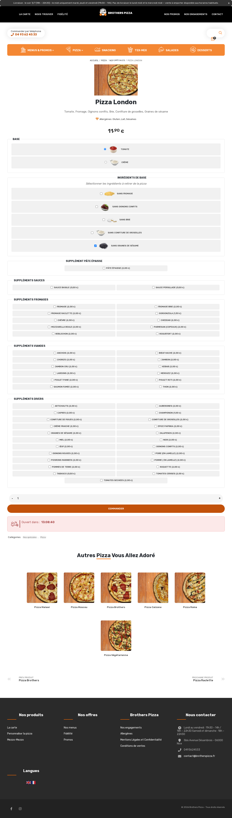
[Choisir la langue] (28, 782)
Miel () (66, 439)
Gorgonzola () (169, 313)
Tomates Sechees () (118, 480)
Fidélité (62, 14)
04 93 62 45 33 (25, 34)
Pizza (76, 50)
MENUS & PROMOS (39, 50)
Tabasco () (65, 473)
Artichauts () (65, 406)
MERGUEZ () (169, 373)
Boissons (119, 61)
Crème (124, 162)
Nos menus (70, 727)
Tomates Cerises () (170, 473)
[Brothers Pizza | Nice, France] (116, 12)
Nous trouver (44, 14)
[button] (220, 34)
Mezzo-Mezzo (15, 739)
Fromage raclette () (66, 313)
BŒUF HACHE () (169, 353)
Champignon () (169, 413)
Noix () (170, 439)
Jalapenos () (170, 433)
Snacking (108, 50)
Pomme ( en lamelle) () (170, 460)
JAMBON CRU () (65, 366)
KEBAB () (170, 366)
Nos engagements (195, 14)
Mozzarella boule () (66, 327)
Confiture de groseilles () (169, 419)
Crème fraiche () (65, 426)
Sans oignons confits (124, 206)
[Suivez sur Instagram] (20, 809)
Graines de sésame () (66, 433)
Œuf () (66, 446)
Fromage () (65, 306)
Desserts (204, 50)
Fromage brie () (170, 306)
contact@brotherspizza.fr (199, 756)
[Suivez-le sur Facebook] (11, 809)
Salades (172, 50)
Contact (217, 14)
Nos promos (172, 14)
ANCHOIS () (66, 353)
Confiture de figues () (66, 419)
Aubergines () (170, 406)
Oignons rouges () (66, 453)
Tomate (124, 149)
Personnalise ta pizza (19, 733)
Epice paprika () (169, 426)
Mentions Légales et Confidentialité (141, 739)
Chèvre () (65, 320)
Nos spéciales (29, 537)
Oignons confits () (170, 446)
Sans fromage (124, 193)
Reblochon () (66, 333)
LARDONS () (65, 373)
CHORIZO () (66, 359)
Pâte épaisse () (118, 268)
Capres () (66, 413)
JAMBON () (170, 359)
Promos (68, 739)
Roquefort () (170, 333)
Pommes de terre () (65, 467)
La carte (24, 14)
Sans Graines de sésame (125, 246)
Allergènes (126, 733)
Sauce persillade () (169, 287)
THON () (169, 386)
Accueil (94, 60)
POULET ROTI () (169, 380)
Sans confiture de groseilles (124, 233)
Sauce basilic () (65, 287)
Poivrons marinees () (66, 460)
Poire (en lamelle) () (170, 453)
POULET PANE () (66, 380)
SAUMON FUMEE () (66, 386)
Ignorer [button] (228, 3)
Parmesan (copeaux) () (169, 327)
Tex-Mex (140, 50)
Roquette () (170, 467)
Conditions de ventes (132, 745)
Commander (116, 508)
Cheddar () (169, 320)
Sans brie (124, 220)
